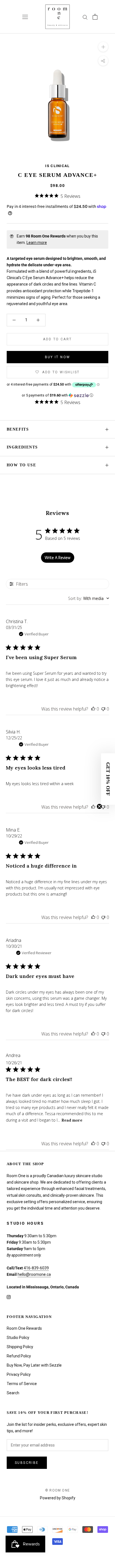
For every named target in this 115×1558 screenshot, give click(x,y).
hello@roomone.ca (34, 1274)
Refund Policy (19, 1356)
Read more (71, 1120)
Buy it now (57, 357)
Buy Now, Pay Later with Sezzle (34, 1365)
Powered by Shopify (57, 1498)
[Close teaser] (99, 806)
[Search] (85, 17)
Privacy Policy (19, 1374)
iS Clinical (57, 166)
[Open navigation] (25, 17)
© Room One (57, 1490)
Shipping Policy (20, 1347)
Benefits (18, 429)
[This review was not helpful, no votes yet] (103, 709)
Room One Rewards (24, 1328)
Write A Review (57, 557)
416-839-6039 (36, 1268)
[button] (57, 395)
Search (13, 1393)
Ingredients (22, 447)
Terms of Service (22, 1383)
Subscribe (27, 1463)
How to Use (21, 465)
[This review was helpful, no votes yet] (93, 709)
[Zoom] (103, 47)
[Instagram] (9, 1297)
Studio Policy (18, 1337)
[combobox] (88, 598)
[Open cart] (95, 17)
